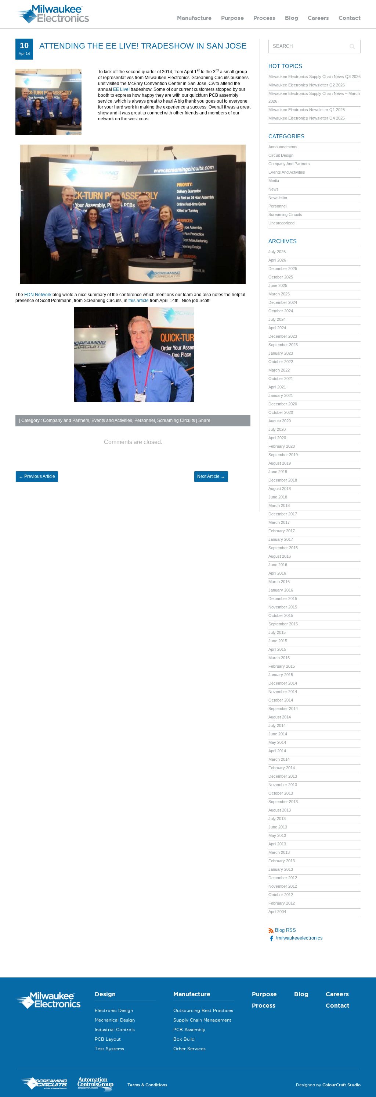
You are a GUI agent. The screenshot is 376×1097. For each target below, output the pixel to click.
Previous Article (37, 476)
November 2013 (282, 784)
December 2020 (282, 404)
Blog (291, 18)
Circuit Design (280, 155)
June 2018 (277, 497)
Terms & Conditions (147, 1085)
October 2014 (280, 700)
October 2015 (280, 615)
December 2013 (282, 776)
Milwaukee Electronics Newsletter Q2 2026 (306, 85)
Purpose (232, 18)
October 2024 (280, 311)
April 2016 (277, 573)
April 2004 (277, 911)
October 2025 (280, 277)
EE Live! (121, 89)
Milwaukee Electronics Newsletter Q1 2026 (306, 109)
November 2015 (282, 607)
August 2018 (279, 488)
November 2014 (282, 691)
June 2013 (277, 827)
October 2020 (280, 412)
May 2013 (277, 835)
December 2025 (282, 268)
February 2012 (281, 903)
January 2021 (280, 395)
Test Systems (109, 1048)
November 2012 (282, 886)
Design (105, 994)
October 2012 (280, 894)
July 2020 (277, 429)
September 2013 (283, 801)
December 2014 (282, 683)
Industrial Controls (115, 1029)
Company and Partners (66, 420)
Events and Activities (111, 420)
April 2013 (277, 844)
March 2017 (279, 522)
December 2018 (282, 480)
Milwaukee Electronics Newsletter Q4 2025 (306, 118)
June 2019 (277, 471)
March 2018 (279, 505)
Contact (350, 18)
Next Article (211, 476)
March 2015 (279, 658)
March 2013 (279, 852)
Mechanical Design (115, 1020)
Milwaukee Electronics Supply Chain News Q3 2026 (314, 76)
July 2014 (277, 725)
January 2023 (280, 353)
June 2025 (277, 285)
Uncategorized (281, 223)
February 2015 (281, 666)
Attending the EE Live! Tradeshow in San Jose (143, 45)
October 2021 (280, 378)
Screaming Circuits (176, 420)
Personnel (144, 420)
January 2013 (280, 869)
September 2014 (283, 708)
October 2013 (280, 793)
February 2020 (281, 446)
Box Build (184, 1039)
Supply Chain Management (202, 1020)
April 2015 (277, 649)
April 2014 (277, 751)
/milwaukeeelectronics (298, 938)
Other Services (189, 1048)
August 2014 (279, 717)
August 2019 (279, 463)
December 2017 (282, 514)
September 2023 (283, 344)
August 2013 (279, 810)
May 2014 (277, 742)
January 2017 (280, 539)
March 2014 (279, 759)
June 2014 (277, 734)
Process (264, 18)
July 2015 (277, 632)
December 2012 (282, 878)
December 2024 (282, 302)
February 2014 (281, 768)
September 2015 (283, 624)
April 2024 (277, 328)
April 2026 (277, 260)
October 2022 (280, 361)
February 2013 (281, 861)
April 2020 (277, 438)
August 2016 (279, 556)
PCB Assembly (189, 1029)
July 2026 (277, 251)
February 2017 (281, 531)
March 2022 (279, 370)
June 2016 (277, 564)
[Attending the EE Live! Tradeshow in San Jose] (48, 133)
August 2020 (279, 421)
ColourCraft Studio (341, 1085)
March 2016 (279, 581)
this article (139, 300)
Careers (318, 18)
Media (273, 180)
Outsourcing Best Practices (203, 1010)
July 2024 (277, 319)
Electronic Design (114, 1010)
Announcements (282, 147)
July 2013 (277, 818)
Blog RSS (285, 930)
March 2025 (279, 294)
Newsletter (278, 197)
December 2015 (282, 598)
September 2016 (283, 548)
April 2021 (277, 387)
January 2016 (280, 590)
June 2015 (277, 641)
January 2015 (280, 674)
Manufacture (194, 18)
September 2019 (283, 454)
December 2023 (282, 336)
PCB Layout (108, 1039)
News (273, 189)
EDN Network (37, 294)
